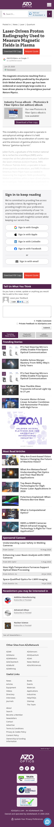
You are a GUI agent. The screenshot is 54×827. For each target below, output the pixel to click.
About (9, 708)
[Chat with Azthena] (47, 822)
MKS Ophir (12, 562)
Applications (32, 691)
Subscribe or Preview (23, 600)
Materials (31, 687)
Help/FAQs (31, 698)
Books (29, 680)
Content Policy (12, 735)
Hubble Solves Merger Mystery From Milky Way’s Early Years (34, 362)
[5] (10, 403)
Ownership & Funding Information (16, 740)
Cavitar (11, 549)
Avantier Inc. (13, 583)
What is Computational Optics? (32, 511)
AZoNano (10, 655)
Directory (10, 694)
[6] (10, 527)
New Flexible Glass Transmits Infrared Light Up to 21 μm (35, 389)
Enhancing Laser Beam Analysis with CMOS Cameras (26, 556)
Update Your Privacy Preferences (28, 819)
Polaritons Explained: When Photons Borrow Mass (35, 498)
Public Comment (43, 321)
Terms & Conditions (15, 728)
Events (30, 684)
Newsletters (11, 718)
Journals (10, 701)
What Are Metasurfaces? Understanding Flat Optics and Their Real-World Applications (34, 473)
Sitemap (30, 701)
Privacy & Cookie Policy (16, 732)
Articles (9, 684)
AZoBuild (10, 665)
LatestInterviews (44, 335)
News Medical (33, 662)
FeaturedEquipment (27, 335)
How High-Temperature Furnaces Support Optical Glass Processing (26, 568)
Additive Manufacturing (24, 597)
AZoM (8, 651)
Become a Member (14, 715)
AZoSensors (32, 651)
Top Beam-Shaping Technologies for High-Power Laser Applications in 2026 (35, 487)
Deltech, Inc (12, 574)
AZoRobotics (11, 658)
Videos (9, 691)
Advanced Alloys (21, 610)
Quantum (31, 24)
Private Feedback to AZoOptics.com (35, 323)
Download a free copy (27, 122)
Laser (22, 24)
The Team (31, 704)
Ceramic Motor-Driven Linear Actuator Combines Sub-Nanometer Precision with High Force (34, 403)
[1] (10, 350)
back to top (45, 748)
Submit (46, 327)
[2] (10, 363)
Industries (31, 694)
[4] (10, 390)
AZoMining (11, 668)
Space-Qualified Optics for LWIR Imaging (25, 579)
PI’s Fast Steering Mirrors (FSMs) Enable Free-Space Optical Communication (34, 349)
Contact (9, 721)
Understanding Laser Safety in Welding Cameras (24, 544)
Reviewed (11, 69)
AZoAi (29, 658)
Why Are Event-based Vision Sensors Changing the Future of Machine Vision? (36, 459)
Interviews (10, 698)
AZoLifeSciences (34, 665)
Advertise (10, 725)
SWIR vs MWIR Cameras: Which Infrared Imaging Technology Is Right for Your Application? (36, 526)
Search (9, 711)
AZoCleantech (12, 662)
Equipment (11, 687)
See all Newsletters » (12, 635)
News (15, 24)
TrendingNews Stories (10, 335)
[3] (10, 377)
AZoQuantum (33, 655)
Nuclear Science (21, 622)
